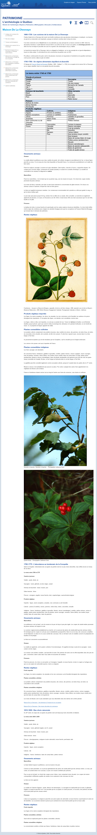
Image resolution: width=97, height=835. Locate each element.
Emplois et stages (69, 2)
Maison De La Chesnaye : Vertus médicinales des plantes (12, 75)
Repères (22, 24)
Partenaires (29, 24)
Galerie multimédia (10, 85)
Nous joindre (92, 2)
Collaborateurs (57, 24)
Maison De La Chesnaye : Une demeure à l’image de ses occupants (12, 57)
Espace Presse (81, 2)
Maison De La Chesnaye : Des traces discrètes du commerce (12, 81)
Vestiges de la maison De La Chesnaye (11, 35)
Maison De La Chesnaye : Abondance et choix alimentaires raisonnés (12, 69)
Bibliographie (39, 24)
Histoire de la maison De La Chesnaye (12, 46)
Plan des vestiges (9, 39)
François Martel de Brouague (40, 64)
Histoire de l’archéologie (10, 24)
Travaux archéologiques (11, 42)
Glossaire (48, 24)
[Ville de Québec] (10, 4)
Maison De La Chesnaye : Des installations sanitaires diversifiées (12, 63)
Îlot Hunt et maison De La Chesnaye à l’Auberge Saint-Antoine (11, 51)
